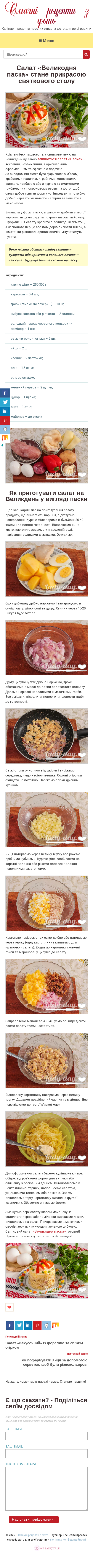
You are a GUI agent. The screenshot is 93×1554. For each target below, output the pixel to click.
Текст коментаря (20, 1464)
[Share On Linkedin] (28, 1325)
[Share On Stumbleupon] (55, 1325)
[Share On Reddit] (46, 1325)
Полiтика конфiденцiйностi (68, 1539)
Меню (48, 40)
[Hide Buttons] (2, 446)
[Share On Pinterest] (37, 1325)
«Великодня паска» (49, 1231)
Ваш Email (14, 1447)
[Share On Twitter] (19, 1325)
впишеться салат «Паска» (60, 159)
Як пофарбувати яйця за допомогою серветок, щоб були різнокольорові (55, 1362)
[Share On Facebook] (10, 1325)
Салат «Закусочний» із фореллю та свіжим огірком (44, 1345)
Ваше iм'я (13, 1429)
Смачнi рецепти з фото (33, 1535)
